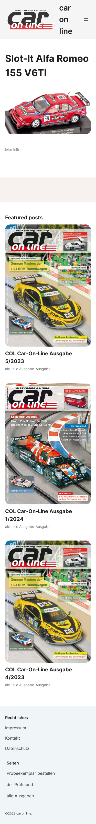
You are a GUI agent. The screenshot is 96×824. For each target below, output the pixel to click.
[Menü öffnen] (86, 19)
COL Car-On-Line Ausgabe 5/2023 (38, 357)
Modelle (12, 149)
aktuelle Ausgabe (19, 369)
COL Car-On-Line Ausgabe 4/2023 (38, 673)
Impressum (15, 727)
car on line (65, 19)
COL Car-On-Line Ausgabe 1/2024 (38, 515)
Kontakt (12, 738)
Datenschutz (17, 748)
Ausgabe (43, 369)
